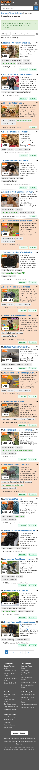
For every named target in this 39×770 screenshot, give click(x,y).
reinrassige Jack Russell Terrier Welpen (16, 560)
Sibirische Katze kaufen (29, 705)
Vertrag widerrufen (19, 733)
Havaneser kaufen (10, 671)
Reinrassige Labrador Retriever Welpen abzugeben (16, 430)
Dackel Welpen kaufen (28, 682)
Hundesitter (8, 722)
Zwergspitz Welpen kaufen (27, 686)
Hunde (19, 13)
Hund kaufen (8, 663)
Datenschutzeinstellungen (27, 741)
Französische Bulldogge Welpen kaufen (27, 673)
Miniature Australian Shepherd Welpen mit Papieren (15, 43)
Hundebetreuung (9, 717)
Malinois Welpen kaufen (26, 678)
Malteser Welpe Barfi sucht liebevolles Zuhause (14, 347)
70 (28, 652)
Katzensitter (8, 727)
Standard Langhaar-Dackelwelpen (18, 252)
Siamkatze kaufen (10, 704)
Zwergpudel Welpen (13, 498)
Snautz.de (4, 13)
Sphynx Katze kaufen (28, 697)
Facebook (19, 744)
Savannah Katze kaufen (9, 700)
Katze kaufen (8, 692)
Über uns (7, 738)
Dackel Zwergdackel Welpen (15, 131)
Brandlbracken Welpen (14, 401)
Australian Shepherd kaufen (10, 679)
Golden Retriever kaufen (9, 667)
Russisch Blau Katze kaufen (28, 701)
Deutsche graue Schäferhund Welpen (15, 591)
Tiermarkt (12, 13)
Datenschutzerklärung (11, 741)
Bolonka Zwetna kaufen (9, 674)
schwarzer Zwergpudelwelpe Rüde (19, 530)
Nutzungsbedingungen (27, 738)
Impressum (15, 738)
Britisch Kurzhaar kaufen (9, 695)
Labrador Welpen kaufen (27, 667)
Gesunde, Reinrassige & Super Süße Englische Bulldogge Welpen (16, 316)
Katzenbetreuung (9, 725)
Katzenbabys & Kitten (29, 692)
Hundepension (9, 719)
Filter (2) (5, 34)
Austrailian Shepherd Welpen (16, 160)
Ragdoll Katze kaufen (11, 707)
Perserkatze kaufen (27, 707)
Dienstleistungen (10, 714)
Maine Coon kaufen (10, 709)
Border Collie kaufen (10, 683)
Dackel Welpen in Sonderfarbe (16, 286)
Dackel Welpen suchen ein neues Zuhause (17, 75)
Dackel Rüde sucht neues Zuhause (19, 622)
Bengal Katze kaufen (28, 694)
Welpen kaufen (26, 663)
